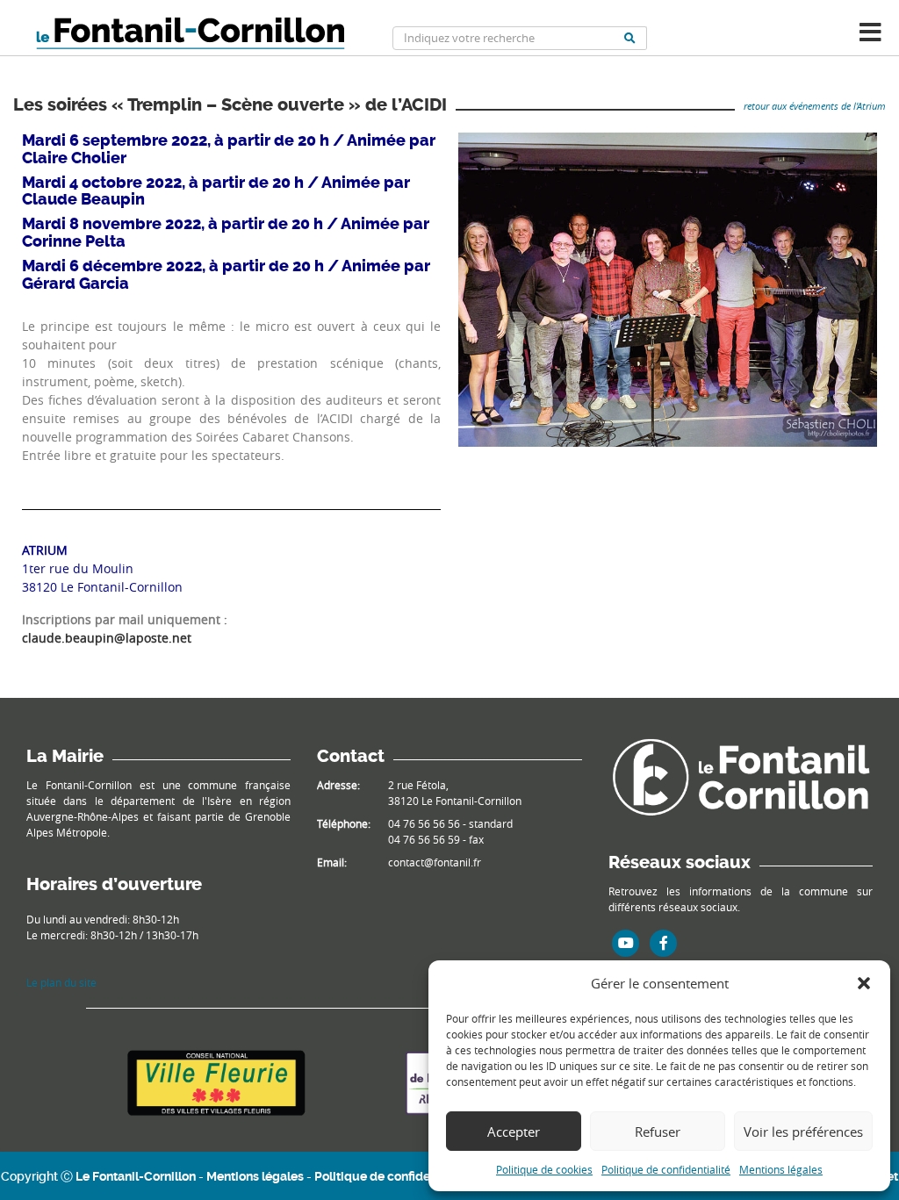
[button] (864, 983)
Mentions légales (781, 1169)
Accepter (513, 1131)
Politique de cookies (544, 1169)
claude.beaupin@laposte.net (106, 637)
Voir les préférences (803, 1131)
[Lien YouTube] (626, 943)
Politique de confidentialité (665, 1169)
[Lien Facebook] (663, 943)
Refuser (657, 1131)
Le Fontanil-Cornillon (136, 1176)
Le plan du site (61, 982)
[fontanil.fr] (740, 775)
